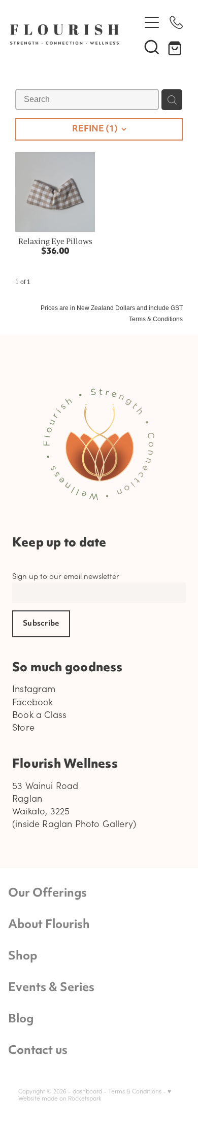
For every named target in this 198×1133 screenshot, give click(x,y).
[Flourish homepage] (69, 34)
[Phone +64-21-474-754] (176, 22)
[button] (152, 47)
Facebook (32, 702)
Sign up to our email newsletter (65, 576)
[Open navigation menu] (152, 22)
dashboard (87, 1091)
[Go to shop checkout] (176, 47)
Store (23, 727)
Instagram (34, 688)
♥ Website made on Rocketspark (94, 1094)
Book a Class (39, 714)
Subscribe (41, 624)
